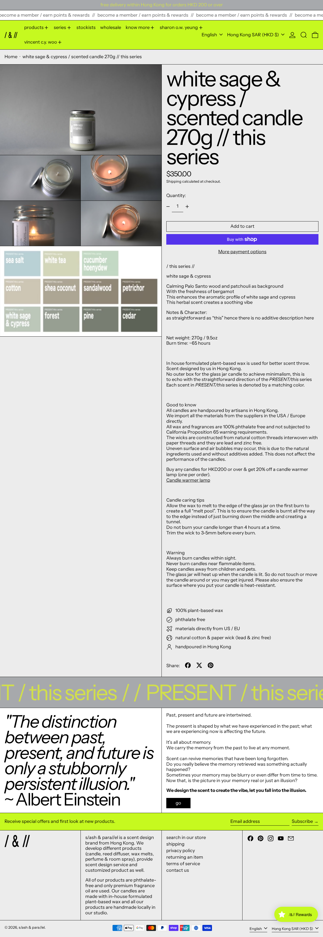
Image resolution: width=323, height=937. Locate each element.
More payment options (242, 251)
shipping (175, 844)
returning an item (184, 857)
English (210, 35)
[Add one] (187, 207)
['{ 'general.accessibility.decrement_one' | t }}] (168, 207)
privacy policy (180, 850)
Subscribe (302, 821)
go (178, 803)
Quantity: (176, 195)
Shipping (173, 181)
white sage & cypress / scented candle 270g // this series (82, 56)
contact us (177, 870)
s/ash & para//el (32, 927)
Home (11, 56)
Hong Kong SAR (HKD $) (253, 35)
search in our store (186, 837)
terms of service (183, 863)
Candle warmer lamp (188, 480)
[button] (303, 34)
